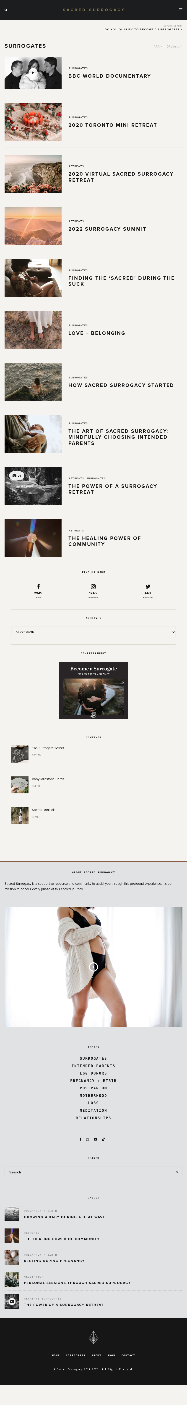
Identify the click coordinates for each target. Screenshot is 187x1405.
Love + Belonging (98, 333)
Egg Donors (93, 1073)
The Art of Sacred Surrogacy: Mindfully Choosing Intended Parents (118, 437)
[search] (177, 1172)
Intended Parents (93, 1066)
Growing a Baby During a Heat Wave (64, 1217)
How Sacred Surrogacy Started (121, 385)
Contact (128, 1355)
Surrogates (78, 68)
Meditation (93, 1110)
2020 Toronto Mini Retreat (112, 125)
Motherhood (93, 1095)
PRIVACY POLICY (93, 1374)
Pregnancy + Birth (93, 1081)
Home (56, 1355)
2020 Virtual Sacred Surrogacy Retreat (121, 177)
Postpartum (93, 1088)
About (96, 1355)
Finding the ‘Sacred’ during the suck (121, 281)
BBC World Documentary (109, 76)
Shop (111, 1355)
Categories (76, 1355)
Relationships (93, 1118)
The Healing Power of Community (104, 541)
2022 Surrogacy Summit (107, 229)
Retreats (76, 166)
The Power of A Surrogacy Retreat (112, 489)
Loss (93, 1103)
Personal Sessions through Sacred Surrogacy (77, 1283)
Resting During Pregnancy (54, 1261)
